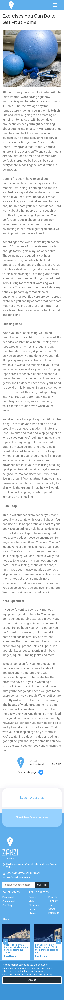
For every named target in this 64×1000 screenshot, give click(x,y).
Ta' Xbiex (53, 901)
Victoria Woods (37, 764)
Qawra (51, 909)
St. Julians (34, 905)
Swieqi (32, 897)
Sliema (32, 913)
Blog (6, 919)
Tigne (51, 905)
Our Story (7, 905)
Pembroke (53, 913)
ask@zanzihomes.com (18, 877)
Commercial (8, 901)
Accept (32, 980)
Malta (31, 901)
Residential (8, 897)
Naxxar (32, 909)
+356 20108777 (15, 873)
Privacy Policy (45, 974)
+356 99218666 (32, 873)
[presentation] (5, 941)
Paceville (52, 897)
